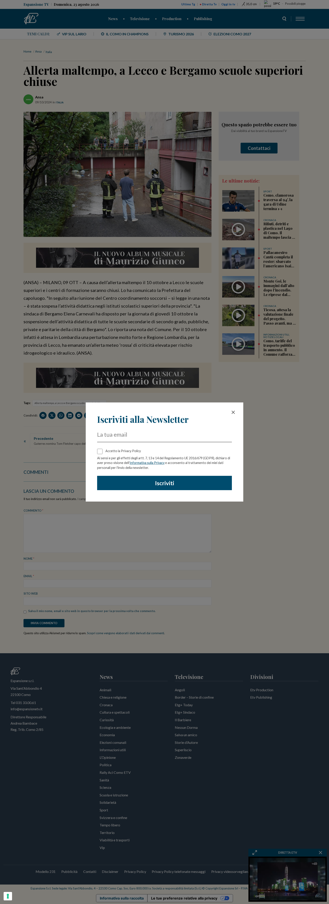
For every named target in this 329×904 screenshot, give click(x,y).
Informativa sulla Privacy (147, 463)
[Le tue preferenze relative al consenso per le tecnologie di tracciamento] (8, 896)
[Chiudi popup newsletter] (233, 412)
